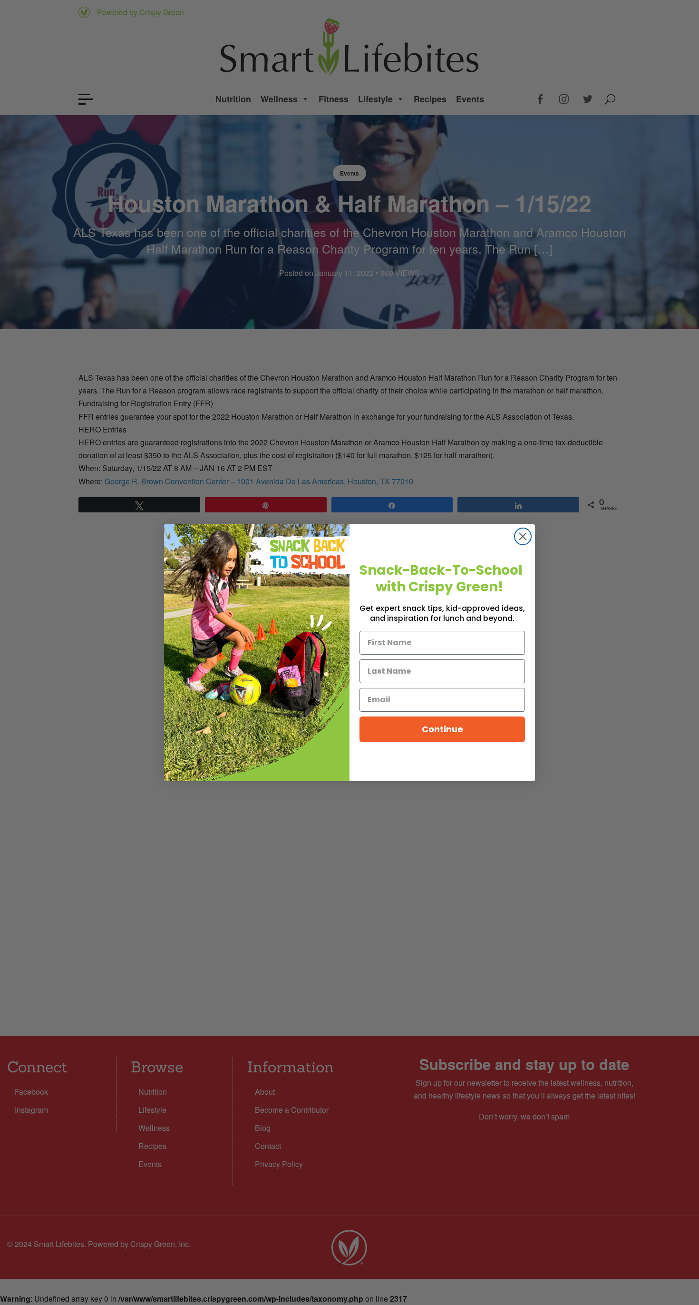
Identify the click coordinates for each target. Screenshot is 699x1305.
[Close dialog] (523, 536)
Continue (442, 729)
